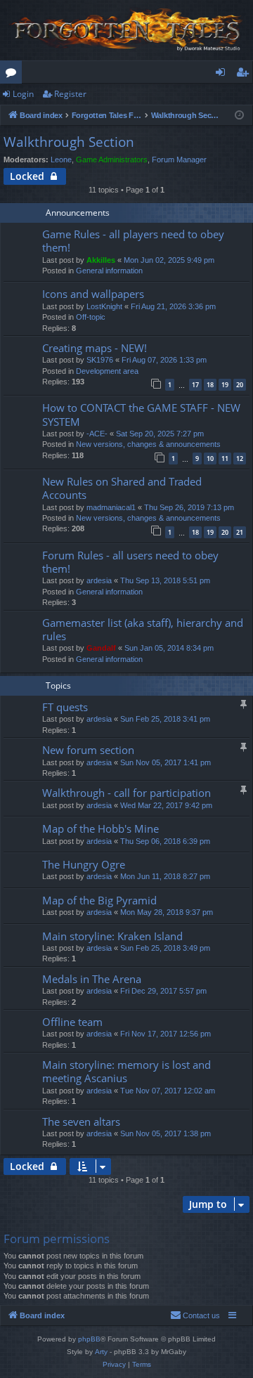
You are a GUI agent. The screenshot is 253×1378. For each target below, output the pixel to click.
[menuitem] (195, 1315)
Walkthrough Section (69, 142)
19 (224, 384)
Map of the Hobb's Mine (100, 828)
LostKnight (104, 306)
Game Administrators (112, 159)
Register (70, 94)
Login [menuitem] (223, 74)
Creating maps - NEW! (94, 348)
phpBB (89, 1339)
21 (239, 532)
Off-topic (90, 317)
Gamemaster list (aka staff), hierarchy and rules (142, 629)
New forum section (88, 750)
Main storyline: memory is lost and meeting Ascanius (126, 1071)
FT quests (65, 707)
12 (239, 458)
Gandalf (101, 648)
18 (210, 384)
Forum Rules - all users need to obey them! (130, 562)
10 (210, 458)
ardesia (99, 580)
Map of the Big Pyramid (99, 900)
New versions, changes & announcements (148, 444)
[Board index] (126, 30)
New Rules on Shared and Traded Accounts (122, 488)
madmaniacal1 (111, 507)
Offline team (72, 1022)
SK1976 (99, 360)
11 (224, 458)
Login (23, 94)
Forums (14, 74)
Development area (107, 371)
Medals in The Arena (91, 979)
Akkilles (100, 260)
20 (239, 384)
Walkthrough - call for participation (126, 793)
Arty (101, 1352)
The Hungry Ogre (83, 864)
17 (195, 384)
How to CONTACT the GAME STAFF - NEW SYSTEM (141, 414)
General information (109, 270)
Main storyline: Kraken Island (112, 936)
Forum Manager (179, 159)
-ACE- (97, 433)
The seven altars (81, 1121)
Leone (61, 159)
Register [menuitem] (245, 74)
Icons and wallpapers (93, 294)
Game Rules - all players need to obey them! (133, 240)
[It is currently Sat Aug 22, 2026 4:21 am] (239, 116)
